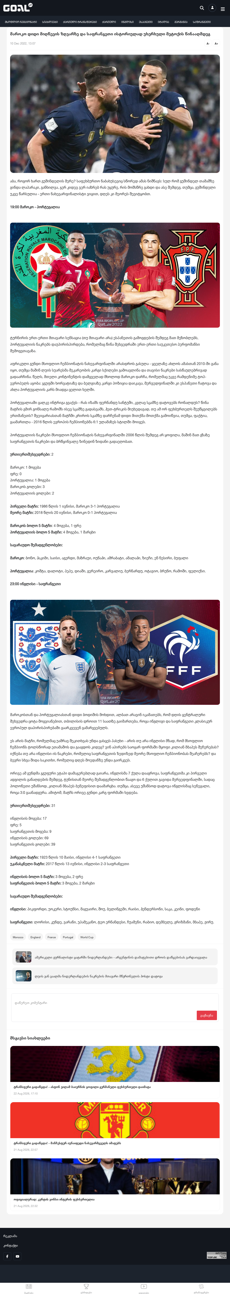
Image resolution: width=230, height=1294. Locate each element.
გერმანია (181, 21)
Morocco (18, 936)
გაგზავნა (206, 1015)
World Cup (86, 936)
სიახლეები (50, 21)
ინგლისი (127, 21)
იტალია (163, 21)
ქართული (109, 21)
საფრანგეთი (202, 21)
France (52, 936)
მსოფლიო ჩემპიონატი (21, 21)
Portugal (68, 936)
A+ (216, 43)
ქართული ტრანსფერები (80, 21)
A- (208, 43)
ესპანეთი (146, 21)
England (35, 936)
